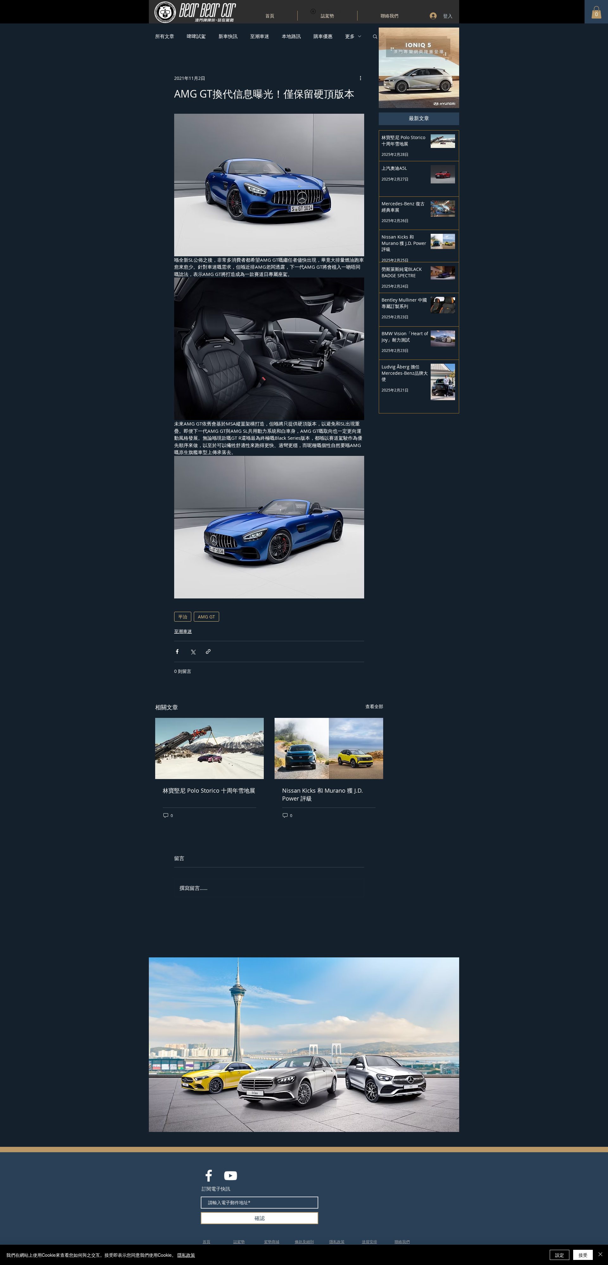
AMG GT (206, 617)
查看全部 (374, 706)
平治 (182, 617)
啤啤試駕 (196, 36)
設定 (559, 1255)
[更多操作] (360, 78)
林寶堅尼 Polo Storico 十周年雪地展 (209, 790)
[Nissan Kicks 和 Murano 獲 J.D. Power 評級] (329, 748)
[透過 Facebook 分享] (177, 651)
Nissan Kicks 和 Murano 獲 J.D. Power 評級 (322, 794)
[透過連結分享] (208, 651)
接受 (583, 1255)
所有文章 (164, 36)
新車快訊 (228, 36)
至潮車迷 (259, 36)
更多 (350, 36)
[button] (596, 12)
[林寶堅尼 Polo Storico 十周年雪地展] (209, 748)
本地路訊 (291, 36)
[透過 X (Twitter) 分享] (193, 651)
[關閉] (600, 1255)
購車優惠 (323, 36)
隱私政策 (186, 1255)
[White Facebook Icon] (209, 1176)
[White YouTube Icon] (230, 1176)
